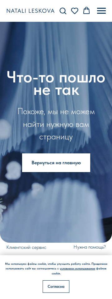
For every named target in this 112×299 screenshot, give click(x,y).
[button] (63, 10)
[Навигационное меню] (101, 11)
